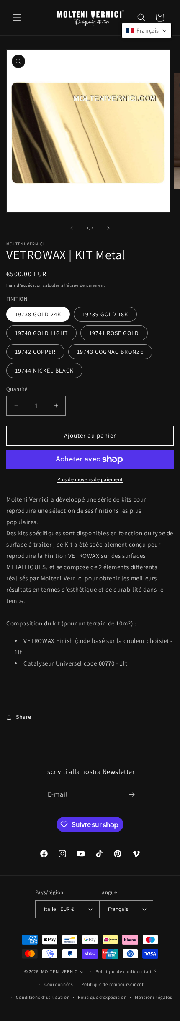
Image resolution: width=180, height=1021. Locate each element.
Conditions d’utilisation (42, 997)
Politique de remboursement (112, 984)
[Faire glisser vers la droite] (108, 228)
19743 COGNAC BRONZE (110, 351)
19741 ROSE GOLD (114, 333)
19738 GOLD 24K (38, 314)
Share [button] (23, 717)
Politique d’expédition (102, 997)
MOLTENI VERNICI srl (63, 971)
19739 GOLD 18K (105, 314)
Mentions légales (153, 997)
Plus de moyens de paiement (90, 479)
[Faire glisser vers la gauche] (71, 228)
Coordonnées (58, 984)
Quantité (16, 389)
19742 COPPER (35, 351)
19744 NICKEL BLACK (44, 370)
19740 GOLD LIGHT (41, 333)
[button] (17, 17)
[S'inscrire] (132, 794)
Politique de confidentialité (125, 971)
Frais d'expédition (24, 285)
